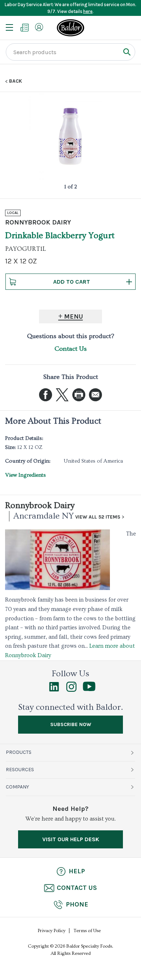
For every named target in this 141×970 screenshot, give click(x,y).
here (88, 11)
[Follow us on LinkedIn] (54, 690)
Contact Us (71, 349)
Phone (77, 904)
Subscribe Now (70, 724)
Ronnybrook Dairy (39, 505)
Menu (73, 316)
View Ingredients (25, 475)
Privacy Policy (51, 930)
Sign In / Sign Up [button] (39, 27)
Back (15, 81)
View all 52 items (97, 517)
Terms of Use (87, 930)
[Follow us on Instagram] (71, 690)
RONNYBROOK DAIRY (38, 222)
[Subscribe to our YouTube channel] (89, 689)
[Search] (126, 51)
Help (77, 871)
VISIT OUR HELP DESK (70, 839)
